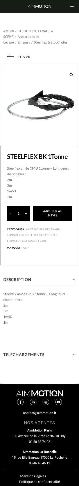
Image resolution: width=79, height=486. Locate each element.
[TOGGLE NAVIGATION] (63, 6)
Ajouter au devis (52, 213)
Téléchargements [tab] (24, 354)
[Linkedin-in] (33, 402)
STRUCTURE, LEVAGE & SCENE (27, 240)
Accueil (8, 31)
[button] (71, 75)
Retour (24, 56)
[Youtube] (58, 402)
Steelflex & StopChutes (51, 42)
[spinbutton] (18, 213)
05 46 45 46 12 (39, 463)
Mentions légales (33, 476)
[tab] (39, 279)
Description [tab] (17, 279)
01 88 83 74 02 (39, 442)
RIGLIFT (26, 247)
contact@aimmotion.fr (39, 413)
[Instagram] (46, 402)
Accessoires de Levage (43, 229)
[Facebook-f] (20, 402)
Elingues (24, 42)
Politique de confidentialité (39, 481)
